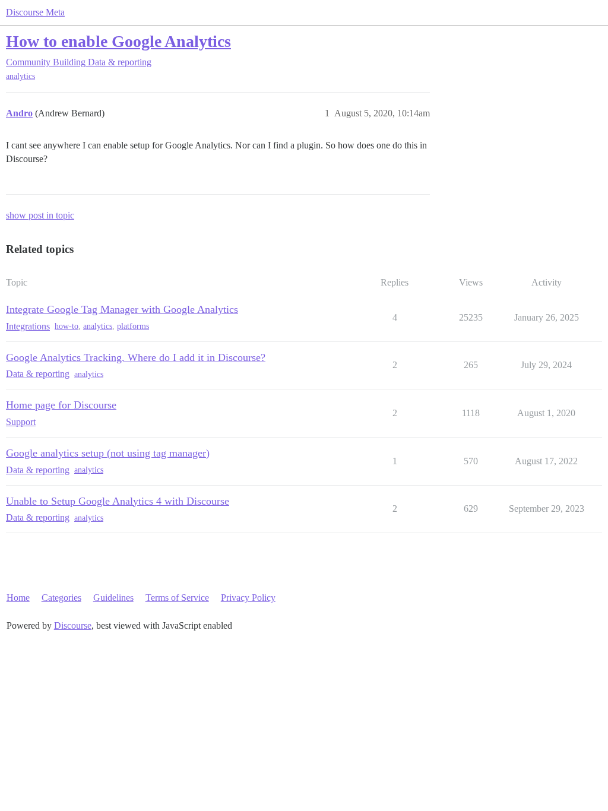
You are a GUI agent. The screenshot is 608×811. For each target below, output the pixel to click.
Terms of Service (177, 598)
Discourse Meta (35, 12)
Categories (61, 598)
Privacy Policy (248, 598)
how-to (66, 326)
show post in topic (40, 215)
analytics (20, 76)
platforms (133, 326)
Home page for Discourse (61, 405)
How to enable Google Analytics (118, 41)
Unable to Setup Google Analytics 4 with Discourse (117, 501)
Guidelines (113, 598)
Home (18, 598)
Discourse (72, 625)
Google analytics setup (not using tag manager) (108, 453)
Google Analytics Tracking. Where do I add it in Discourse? (135, 357)
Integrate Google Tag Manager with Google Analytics (122, 309)
